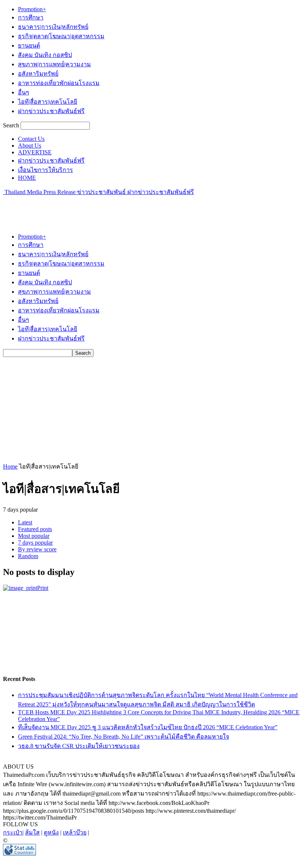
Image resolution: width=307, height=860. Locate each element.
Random (28, 556)
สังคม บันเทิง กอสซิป (45, 55)
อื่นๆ (23, 92)
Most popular (33, 536)
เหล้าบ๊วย (74, 832)
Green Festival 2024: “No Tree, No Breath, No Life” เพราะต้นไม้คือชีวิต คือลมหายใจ (123, 736)
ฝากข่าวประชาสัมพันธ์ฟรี (51, 111)
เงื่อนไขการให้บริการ (45, 170)
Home (10, 466)
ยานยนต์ (29, 45)
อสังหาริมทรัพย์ (38, 73)
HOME (27, 178)
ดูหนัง (51, 832)
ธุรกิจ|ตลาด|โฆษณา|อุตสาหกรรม (61, 36)
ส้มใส (32, 832)
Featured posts (35, 529)
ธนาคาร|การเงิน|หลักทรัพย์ (53, 27)
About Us (29, 145)
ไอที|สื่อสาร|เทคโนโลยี (47, 102)
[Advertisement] (90, 208)
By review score (37, 549)
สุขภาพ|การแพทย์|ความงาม (54, 64)
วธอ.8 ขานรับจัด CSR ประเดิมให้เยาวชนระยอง (79, 746)
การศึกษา (30, 17)
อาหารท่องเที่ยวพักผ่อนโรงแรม (59, 83)
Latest (25, 522)
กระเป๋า (12, 832)
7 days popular (35, 542)
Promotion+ (32, 9)
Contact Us (31, 139)
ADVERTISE (35, 152)
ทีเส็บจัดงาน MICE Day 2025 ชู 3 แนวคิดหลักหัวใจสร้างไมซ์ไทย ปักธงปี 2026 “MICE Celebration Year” (147, 727)
